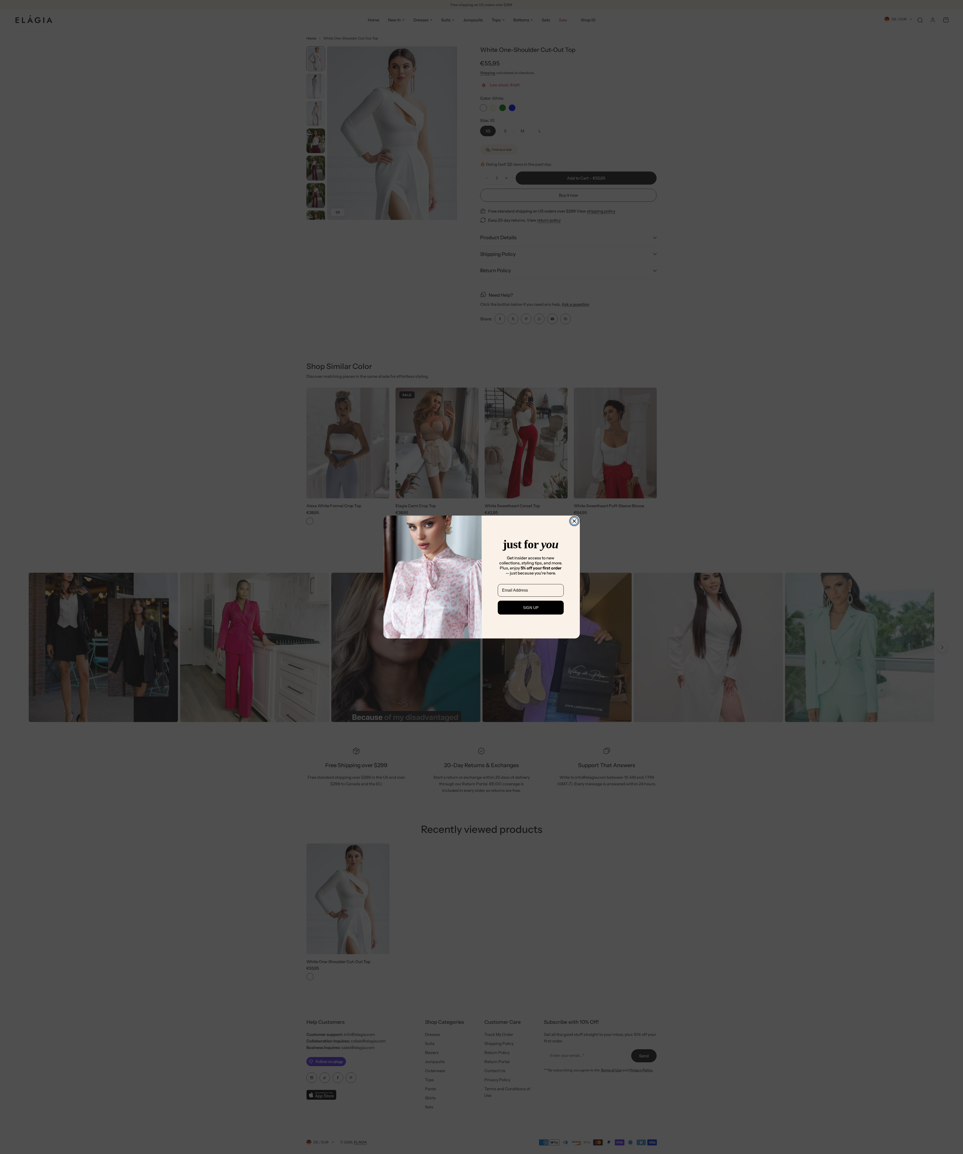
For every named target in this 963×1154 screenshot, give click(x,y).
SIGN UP (531, 607)
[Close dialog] (574, 521)
